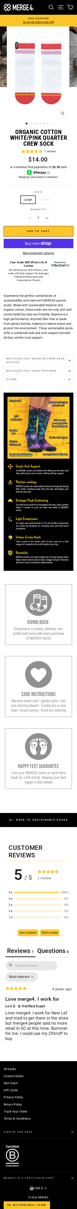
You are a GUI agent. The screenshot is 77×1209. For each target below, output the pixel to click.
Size (38, 192)
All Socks (10, 1069)
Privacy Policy (13, 1097)
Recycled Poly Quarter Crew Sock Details (35, 360)
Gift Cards (11, 1090)
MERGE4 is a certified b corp (29, 1178)
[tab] (53, 951)
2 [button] (31, 124)
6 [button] (44, 124)
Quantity (38, 209)
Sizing (11, 379)
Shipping (24, 177)
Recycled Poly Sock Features (31, 371)
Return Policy (13, 1104)
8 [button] (51, 124)
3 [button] (34, 124)
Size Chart (11, 1083)
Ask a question (28, 932)
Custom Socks (14, 1076)
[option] (38, 21)
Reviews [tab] (20, 950)
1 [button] (27, 124)
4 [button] (37, 124)
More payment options (38, 253)
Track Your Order (15, 1111)
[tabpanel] (38, 1005)
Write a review (50, 932)
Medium (45, 199)
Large (28, 199)
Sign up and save (18, 1132)
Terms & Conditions (17, 1118)
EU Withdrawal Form (26, 1205)
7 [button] (48, 124)
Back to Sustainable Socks (41, 820)
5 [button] (41, 124)
